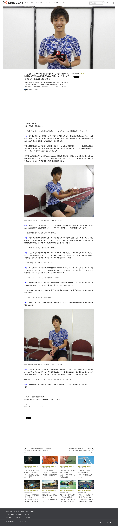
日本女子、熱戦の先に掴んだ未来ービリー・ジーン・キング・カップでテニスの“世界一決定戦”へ (32, 499)
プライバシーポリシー (17, 517)
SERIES (81, 73)
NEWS (63, 2)
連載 (32, 2)
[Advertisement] (59, 106)
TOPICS (55, 2)
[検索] (103, 3)
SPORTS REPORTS (43, 2)
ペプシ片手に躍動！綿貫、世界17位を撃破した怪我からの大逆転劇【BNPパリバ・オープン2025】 (85, 499)
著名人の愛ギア (10, 514)
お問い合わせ (28, 517)
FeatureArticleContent (30, 466)
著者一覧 (27, 514)
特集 (26, 2)
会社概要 (8, 517)
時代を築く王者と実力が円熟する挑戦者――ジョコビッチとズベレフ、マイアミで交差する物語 (67, 499)
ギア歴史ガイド (19, 514)
